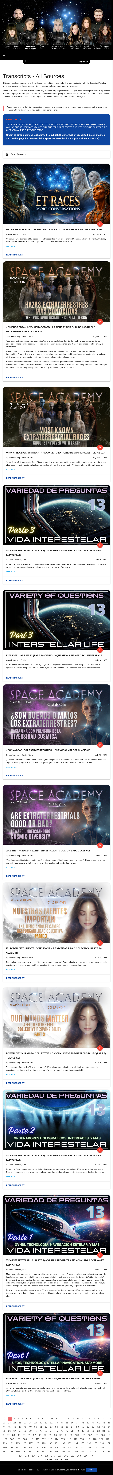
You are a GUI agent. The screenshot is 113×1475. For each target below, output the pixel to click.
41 (98, 1422)
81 (88, 1431)
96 (55, 1435)
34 (61, 1422)
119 (88, 1439)
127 (31, 1443)
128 (37, 1443)
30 (41, 1422)
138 (102, 1443)
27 (25, 1422)
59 (82, 1427)
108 (18, 1439)
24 (9, 1422)
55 (61, 1427)
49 (30, 1427)
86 (3, 1435)
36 (72, 1422)
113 (50, 1439)
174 (20, 1455)
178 (46, 1455)
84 (103, 1431)
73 (46, 1431)
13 (62, 1418)
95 (50, 1435)
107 (12, 1439)
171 (95, 1451)
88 (13, 1435)
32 (51, 1422)
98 (66, 1435)
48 (25, 1427)
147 (50, 1447)
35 (67, 1422)
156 (108, 1447)
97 (60, 1435)
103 (96, 1435)
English (82, 61)
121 (101, 1439)
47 (20, 1427)
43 (109, 1422)
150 (69, 1447)
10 (46, 1418)
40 (93, 1422)
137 (95, 1443)
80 (82, 1431)
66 (9, 1431)
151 (76, 1447)
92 (34, 1435)
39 (88, 1422)
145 (37, 1447)
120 (94, 1439)
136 (89, 1443)
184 (85, 1455)
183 (79, 1455)
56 (67, 1427)
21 (104, 1418)
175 (27, 1455)
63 (103, 1427)
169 (82, 1451)
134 (76, 1443)
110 (31, 1439)
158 (11, 1451)
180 (59, 1455)
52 (46, 1427)
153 (89, 1447)
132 (63, 1443)
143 (24, 1447)
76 (61, 1431)
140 (5, 1447)
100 (77, 1435)
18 (88, 1418)
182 (72, 1455)
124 (11, 1443)
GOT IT (91, 1470)
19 (93, 1418)
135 (82, 1443)
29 (35, 1422)
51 (41, 1427)
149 (63, 1447)
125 (18, 1443)
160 (24, 1451)
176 (33, 1455)
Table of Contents (15, 154)
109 (25, 1439)
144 (31, 1447)
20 (99, 1418)
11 (52, 1418)
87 (8, 1435)
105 (109, 1435)
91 (29, 1435)
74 (51, 1431)
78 (72, 1431)
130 (50, 1443)
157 (5, 1451)
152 (82, 1447)
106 (5, 1439)
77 (67, 1431)
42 (103, 1422)
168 (76, 1451)
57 (72, 1427)
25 (14, 1422)
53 (51, 1427)
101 (83, 1435)
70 (30, 1431)
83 (98, 1431)
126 (24, 1443)
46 (14, 1427)
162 (37, 1451)
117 (75, 1439)
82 (93, 1431)
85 (109, 1431)
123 (5, 1443)
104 (103, 1435)
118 (82, 1439)
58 (77, 1427)
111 (37, 1439)
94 (45, 1435)
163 (43, 1451)
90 (24, 1435)
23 (4, 1422)
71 (35, 1431)
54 (56, 1427)
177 (40, 1455)
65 (4, 1431)
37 (77, 1422)
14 (67, 1418)
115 (63, 1439)
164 (50, 1451)
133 (69, 1443)
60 (88, 1427)
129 (43, 1443)
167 (69, 1451)
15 (73, 1418)
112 (44, 1439)
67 (14, 1431)
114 (56, 1439)
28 (30, 1422)
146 (43, 1447)
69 (25, 1431)
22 (109, 1418)
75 (56, 1431)
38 (82, 1422)
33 (56, 1422)
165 (56, 1451)
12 (57, 1418)
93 (39, 1435)
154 (95, 1447)
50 (35, 1427)
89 (19, 1435)
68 (20, 1431)
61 (93, 1427)
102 (90, 1435)
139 (108, 1443)
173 (108, 1451)
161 (31, 1451)
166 (63, 1451)
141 (11, 1447)
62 (98, 1427)
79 (77, 1431)
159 (18, 1451)
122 (107, 1439)
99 (71, 1435)
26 (20, 1422)
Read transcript (15, 255)
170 (89, 1451)
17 (83, 1418)
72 (41, 1431)
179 (53, 1455)
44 (4, 1427)
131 (56, 1443)
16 (78, 1418)
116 (69, 1439)
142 (18, 1447)
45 (9, 1427)
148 (56, 1447)
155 (102, 1447)
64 (109, 1427)
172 (102, 1451)
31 (46, 1422)
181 (66, 1455)
